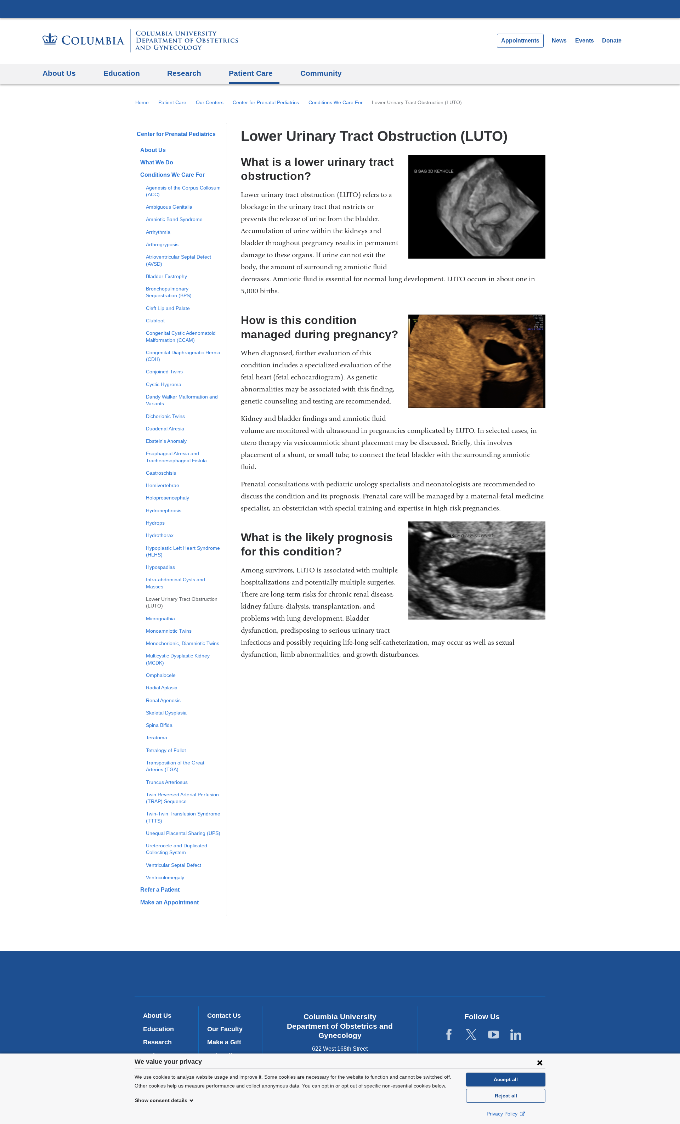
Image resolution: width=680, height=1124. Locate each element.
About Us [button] (59, 73)
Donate (612, 41)
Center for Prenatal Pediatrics (266, 102)
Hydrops (155, 523)
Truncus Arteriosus (167, 782)
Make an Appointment (169, 902)
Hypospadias (160, 567)
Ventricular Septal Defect (173, 865)
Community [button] (321, 73)
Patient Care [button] (251, 73)
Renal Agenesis (163, 700)
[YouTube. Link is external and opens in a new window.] (493, 1035)
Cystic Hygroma (163, 384)
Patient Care (172, 102)
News (559, 41)
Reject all (506, 1095)
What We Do (156, 162)
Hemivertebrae (162, 485)
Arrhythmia (158, 232)
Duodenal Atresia (165, 428)
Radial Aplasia (161, 687)
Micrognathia (160, 618)
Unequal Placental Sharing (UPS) (183, 833)
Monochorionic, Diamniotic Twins (182, 643)
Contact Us (224, 1015)
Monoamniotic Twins (169, 631)
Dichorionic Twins (165, 416)
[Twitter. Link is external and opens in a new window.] (471, 1035)
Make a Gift (224, 1042)
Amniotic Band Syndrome (174, 219)
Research (157, 1042)
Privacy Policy (503, 1114)
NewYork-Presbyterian (340, 975)
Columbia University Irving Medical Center (340, 8)
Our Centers (209, 102)
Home (142, 102)
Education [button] (121, 73)
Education (158, 1029)
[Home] (140, 40)
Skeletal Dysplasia (166, 713)
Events (584, 41)
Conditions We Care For (335, 102)
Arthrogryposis (162, 244)
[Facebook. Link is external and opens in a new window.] (449, 1035)
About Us (153, 150)
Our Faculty (225, 1029)
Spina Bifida (159, 725)
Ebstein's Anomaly (166, 441)
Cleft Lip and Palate (168, 308)
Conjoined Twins (164, 371)
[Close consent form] (539, 1062)
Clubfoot (155, 320)
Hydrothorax (160, 535)
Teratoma (156, 737)
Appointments (520, 41)
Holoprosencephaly (167, 498)
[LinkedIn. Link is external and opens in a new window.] (516, 1035)
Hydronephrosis (163, 510)
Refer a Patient (160, 890)
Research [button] (184, 73)
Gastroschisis (161, 473)
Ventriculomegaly (165, 877)
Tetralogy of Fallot (166, 750)
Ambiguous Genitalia (169, 207)
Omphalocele (161, 675)
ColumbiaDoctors (442, 973)
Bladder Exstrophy (166, 276)
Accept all (506, 1079)
